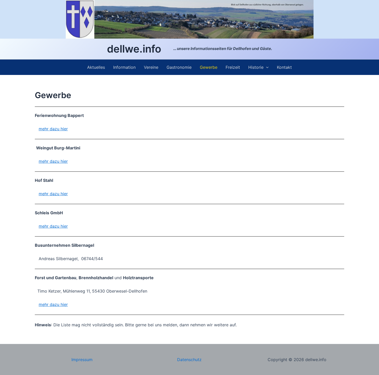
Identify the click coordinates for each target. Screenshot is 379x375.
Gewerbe (208, 67)
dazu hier (59, 226)
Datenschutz (189, 359)
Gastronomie (179, 67)
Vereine (151, 67)
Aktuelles (96, 67)
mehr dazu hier (53, 128)
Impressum (82, 359)
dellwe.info (134, 48)
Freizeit (233, 67)
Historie (255, 67)
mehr (44, 226)
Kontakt (284, 67)
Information (124, 67)
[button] (266, 67)
